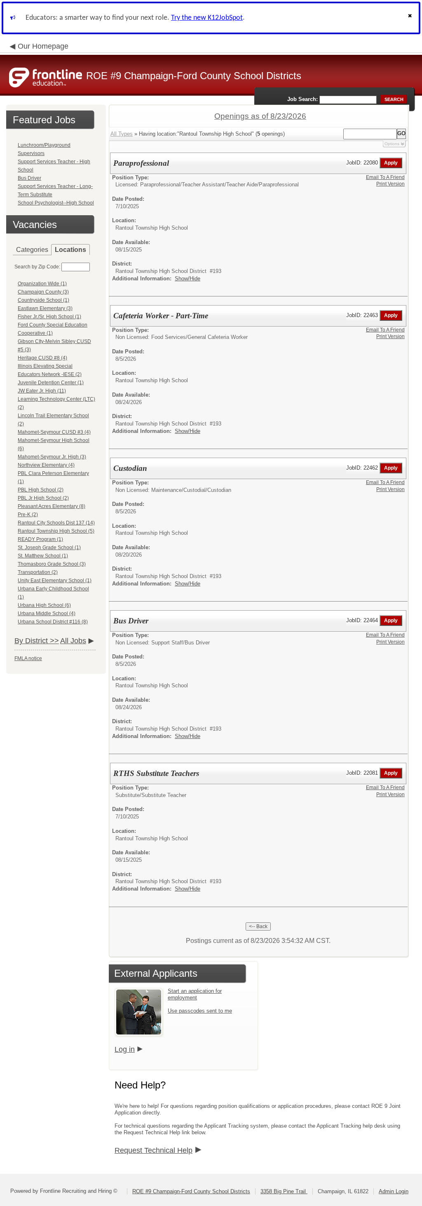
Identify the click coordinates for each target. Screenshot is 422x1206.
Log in (125, 1049)
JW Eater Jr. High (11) (42, 391)
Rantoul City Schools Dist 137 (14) (56, 523)
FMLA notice (28, 658)
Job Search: (302, 99)
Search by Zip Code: (37, 267)
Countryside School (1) (43, 300)
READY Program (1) (40, 539)
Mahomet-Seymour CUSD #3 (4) (54, 432)
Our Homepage (43, 46)
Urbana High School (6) (44, 605)
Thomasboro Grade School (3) (52, 564)
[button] (411, 18)
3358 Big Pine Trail (283, 1191)
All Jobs (73, 641)
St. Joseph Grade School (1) (49, 547)
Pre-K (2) (28, 514)
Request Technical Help (153, 1150)
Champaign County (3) (43, 292)
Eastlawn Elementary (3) (45, 308)
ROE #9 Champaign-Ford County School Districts (191, 1191)
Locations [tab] (70, 249)
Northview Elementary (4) (46, 465)
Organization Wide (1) (42, 284)
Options (391, 143)
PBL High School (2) (40, 490)
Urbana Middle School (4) (46, 613)
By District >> (36, 641)
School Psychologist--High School (56, 203)
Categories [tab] (32, 249)
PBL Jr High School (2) (43, 498)
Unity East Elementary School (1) (54, 580)
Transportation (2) (38, 572)
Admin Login (393, 1191)
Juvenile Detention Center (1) (51, 383)
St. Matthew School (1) (43, 556)
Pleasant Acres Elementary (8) (51, 506)
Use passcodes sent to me (200, 1011)
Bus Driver (29, 178)
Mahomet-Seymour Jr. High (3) (52, 457)
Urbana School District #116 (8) (53, 622)
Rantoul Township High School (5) (56, 531)
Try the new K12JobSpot (207, 18)
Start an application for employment (195, 994)
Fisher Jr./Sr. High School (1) (49, 317)
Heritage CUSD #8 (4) (42, 358)
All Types (121, 134)
